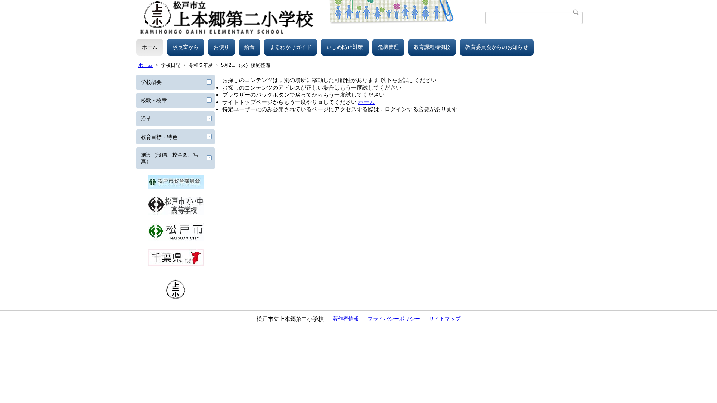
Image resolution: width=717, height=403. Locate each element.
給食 (249, 47)
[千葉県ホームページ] (176, 264)
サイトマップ (444, 319)
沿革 (146, 119)
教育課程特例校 (432, 47)
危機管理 (388, 47)
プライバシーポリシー (394, 319)
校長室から (186, 47)
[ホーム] (310, 17)
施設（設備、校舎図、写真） (169, 158)
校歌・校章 (154, 100)
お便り (221, 47)
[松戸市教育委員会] (176, 187)
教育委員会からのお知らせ (496, 47)
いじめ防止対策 (344, 47)
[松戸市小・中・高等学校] (176, 213)
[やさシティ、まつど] (176, 239)
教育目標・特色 (159, 137)
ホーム (150, 47)
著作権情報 (346, 319)
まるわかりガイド (290, 47)
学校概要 (151, 82)
